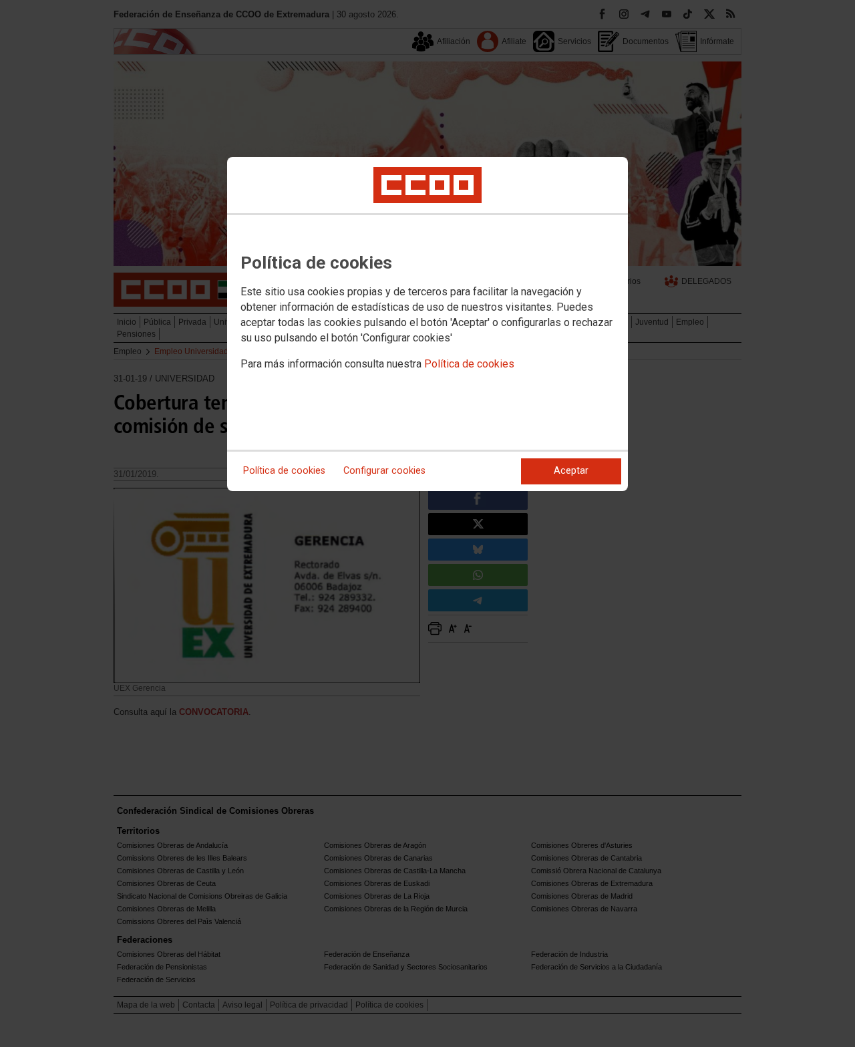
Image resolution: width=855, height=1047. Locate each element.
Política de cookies (469, 363)
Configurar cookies (384, 470)
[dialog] (427, 324)
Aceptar (571, 470)
